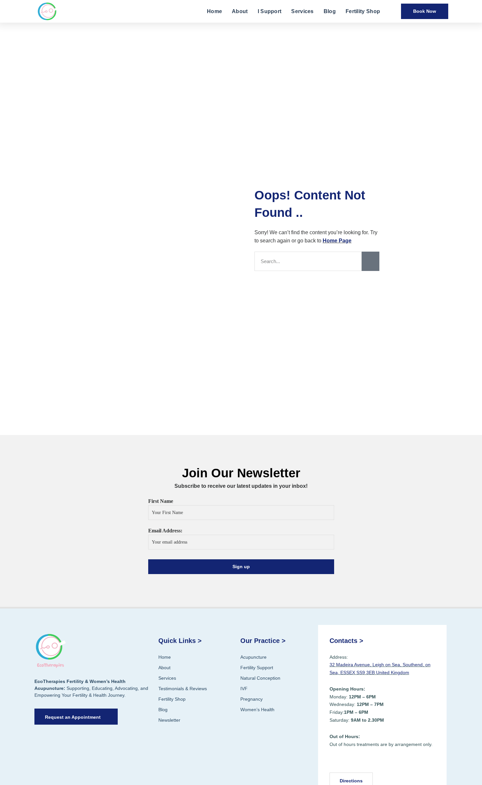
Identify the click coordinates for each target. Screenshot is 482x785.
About (240, 11)
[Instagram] (352, 762)
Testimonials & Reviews (182, 688)
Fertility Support (256, 667)
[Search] (370, 261)
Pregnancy (251, 699)
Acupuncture (253, 657)
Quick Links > (180, 640)
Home (214, 11)
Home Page (337, 240)
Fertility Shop (363, 11)
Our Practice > (263, 640)
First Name (160, 501)
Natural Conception (260, 678)
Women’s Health (257, 709)
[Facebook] (337, 762)
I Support (270, 11)
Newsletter (169, 720)
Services (302, 11)
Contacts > (346, 640)
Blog (330, 11)
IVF (244, 688)
